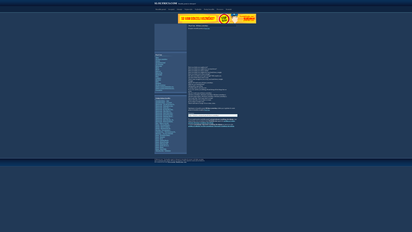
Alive (157, 57)
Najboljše (198, 9)
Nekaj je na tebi (164, 123)
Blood (157, 69)
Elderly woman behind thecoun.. (165, 88)
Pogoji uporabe (171, 162)
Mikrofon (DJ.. (164, 144)
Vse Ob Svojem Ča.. (169, 104)
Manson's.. (159, 133)
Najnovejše (188, 9)
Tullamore (168, 150)
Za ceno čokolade (168, 133)
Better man (159, 66)
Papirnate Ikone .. (168, 116)
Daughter (158, 80)
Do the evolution (160, 85)
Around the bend (160, 62)
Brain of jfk (159, 73)
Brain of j (158, 71)
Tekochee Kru (160, 150)
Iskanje (179, 9)
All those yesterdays (161, 59)
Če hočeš (169, 102)
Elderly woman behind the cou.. (165, 86)
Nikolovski (159, 104)
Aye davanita (159, 64)
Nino (157, 123)
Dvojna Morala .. (165, 125)
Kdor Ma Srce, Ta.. (168, 120)
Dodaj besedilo (209, 9)
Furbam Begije (164, 140)
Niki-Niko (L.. (167, 111)
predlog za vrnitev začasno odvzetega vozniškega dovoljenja (211, 122)
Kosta (157, 135)
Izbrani (158, 126)
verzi (185, 162)
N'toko (157, 125)
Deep (157, 81)
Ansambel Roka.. (160, 101)
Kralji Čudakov (165, 126)
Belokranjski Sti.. (166, 128)
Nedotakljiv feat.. (168, 106)
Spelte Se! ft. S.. (164, 145)
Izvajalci (171, 9)
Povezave (220, 9)
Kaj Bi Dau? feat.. (168, 109)
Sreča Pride (163, 149)
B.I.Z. (161, 138)
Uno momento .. (166, 130)
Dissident (158, 83)
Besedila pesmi (161, 9)
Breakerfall (159, 74)
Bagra (161, 147)
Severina (158, 130)
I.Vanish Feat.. (160, 132)
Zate (168, 101)
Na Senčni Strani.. (165, 135)
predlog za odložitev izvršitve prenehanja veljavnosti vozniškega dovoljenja (211, 126)
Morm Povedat (164, 142)
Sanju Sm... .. (167, 107)
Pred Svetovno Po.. (170, 132)
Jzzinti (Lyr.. (166, 118)
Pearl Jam (207, 28)
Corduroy (158, 78)
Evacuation (159, 90)
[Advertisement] (167, 18)
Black (157, 68)
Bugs (157, 76)
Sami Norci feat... (168, 113)
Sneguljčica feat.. (168, 114)
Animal (158, 61)
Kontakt (229, 9)
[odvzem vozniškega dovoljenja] (217, 23)
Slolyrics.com (165, 3)
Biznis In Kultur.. (168, 121)
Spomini (162, 137)
